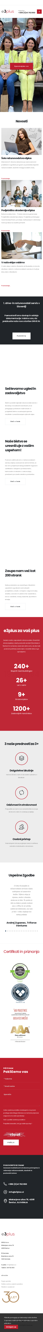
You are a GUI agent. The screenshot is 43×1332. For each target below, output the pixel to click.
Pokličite (21, 336)
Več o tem (15, 421)
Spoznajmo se (21, 66)
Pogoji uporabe (6, 1281)
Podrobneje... (6, 178)
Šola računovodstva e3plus (16, 158)
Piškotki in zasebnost (7, 1287)
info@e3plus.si (16, 1192)
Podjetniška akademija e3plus (18, 210)
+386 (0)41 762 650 (26, 13)
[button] (6, 931)
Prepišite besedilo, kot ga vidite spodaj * (17, 1124)
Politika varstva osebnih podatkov (12, 1284)
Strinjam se (11, 1327)
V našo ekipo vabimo (13, 262)
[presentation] (5, 65)
